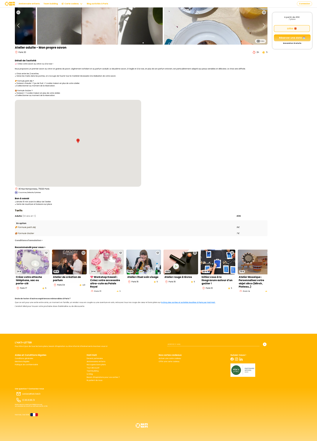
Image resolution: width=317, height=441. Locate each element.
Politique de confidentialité (26, 365)
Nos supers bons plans (96, 365)
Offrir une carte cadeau (169, 361)
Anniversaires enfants (96, 361)
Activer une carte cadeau (170, 358)
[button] (137, 42)
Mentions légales (22, 361)
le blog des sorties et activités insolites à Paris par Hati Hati (188, 302)
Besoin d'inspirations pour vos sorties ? (103, 377)
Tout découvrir (93, 368)
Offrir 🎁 (292, 28)
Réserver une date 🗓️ (292, 37)
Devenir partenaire (95, 358)
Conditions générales (24, 358)
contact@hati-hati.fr (31, 394)
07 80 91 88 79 (28, 400)
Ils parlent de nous (94, 380)
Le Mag (90, 374)
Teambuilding (93, 371)
